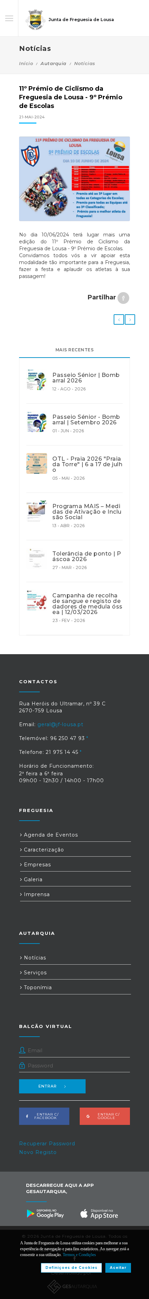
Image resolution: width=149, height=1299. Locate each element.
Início (26, 63)
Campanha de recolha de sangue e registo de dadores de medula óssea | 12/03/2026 (87, 604)
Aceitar (118, 1267)
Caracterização (43, 850)
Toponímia (37, 987)
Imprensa (36, 894)
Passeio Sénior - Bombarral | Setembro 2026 (86, 419)
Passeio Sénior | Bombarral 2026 (86, 378)
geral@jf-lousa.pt (60, 724)
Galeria (32, 879)
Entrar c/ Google (107, 1116)
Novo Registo (38, 1152)
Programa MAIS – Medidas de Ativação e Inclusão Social (87, 512)
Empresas (36, 865)
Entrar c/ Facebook (46, 1116)
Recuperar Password (47, 1143)
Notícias (84, 63)
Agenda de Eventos (50, 835)
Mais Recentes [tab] (74, 349)
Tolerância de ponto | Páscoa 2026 (86, 556)
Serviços (34, 972)
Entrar (47, 1086)
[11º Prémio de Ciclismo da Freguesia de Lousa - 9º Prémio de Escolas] (74, 178)
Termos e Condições (79, 1254)
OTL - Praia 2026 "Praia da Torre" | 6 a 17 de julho (87, 464)
